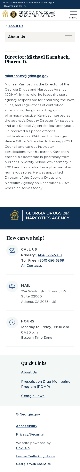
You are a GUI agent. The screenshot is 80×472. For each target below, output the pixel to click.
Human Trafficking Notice (35, 456)
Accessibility (26, 426)
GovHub (23, 448)
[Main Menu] (72, 14)
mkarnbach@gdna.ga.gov (26, 76)
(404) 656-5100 (49, 255)
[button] (68, 36)
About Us (15, 26)
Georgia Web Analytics (33, 463)
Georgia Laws (33, 396)
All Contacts (31, 266)
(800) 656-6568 (51, 260)
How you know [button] (13, 6)
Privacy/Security (30, 434)
